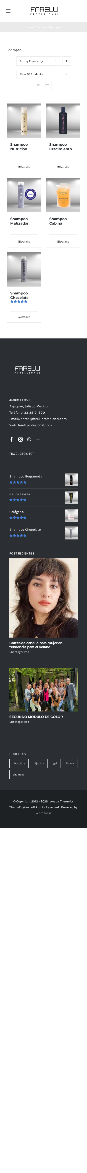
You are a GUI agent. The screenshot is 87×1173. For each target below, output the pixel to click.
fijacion (39, 763)
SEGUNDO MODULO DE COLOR (36, 717)
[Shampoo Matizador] (24, 195)
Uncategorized (19, 652)
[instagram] (20, 439)
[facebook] (11, 439)
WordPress (43, 813)
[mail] (38, 439)
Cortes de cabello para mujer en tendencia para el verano (35, 645)
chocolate (19, 763)
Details (25, 167)
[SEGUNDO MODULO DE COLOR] (43, 689)
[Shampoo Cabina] (63, 195)
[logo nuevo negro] (44, 5)
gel (55, 763)
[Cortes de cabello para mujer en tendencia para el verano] (43, 598)
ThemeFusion (19, 807)
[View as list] (47, 85)
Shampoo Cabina (57, 221)
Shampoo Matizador (19, 221)
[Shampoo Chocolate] (24, 269)
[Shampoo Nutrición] (24, 121)
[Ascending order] (66, 61)
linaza (70, 763)
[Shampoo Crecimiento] (63, 121)
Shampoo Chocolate (19, 295)
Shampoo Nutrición (18, 146)
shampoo (19, 774)
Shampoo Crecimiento (60, 146)
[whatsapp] (29, 439)
